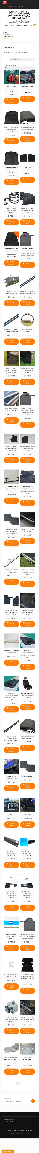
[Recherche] (33, 1101)
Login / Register (10, 25)
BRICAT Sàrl (19, 18)
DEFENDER (7, 34)
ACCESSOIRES (8, 36)
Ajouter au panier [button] (12, 101)
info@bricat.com (26, 7)
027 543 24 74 (14, 7)
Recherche (7, 1098)
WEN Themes (26, 1133)
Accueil (6, 32)
